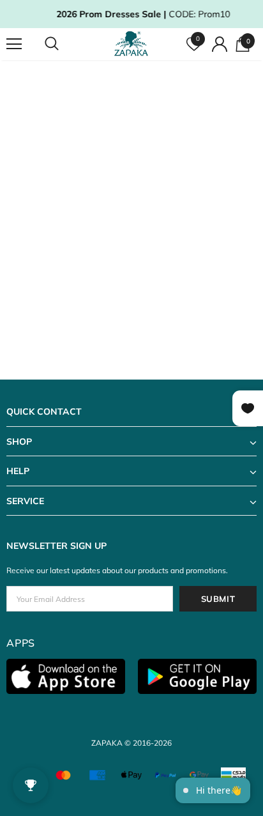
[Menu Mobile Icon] (14, 44)
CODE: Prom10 (136, 14)
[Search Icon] (64, 44)
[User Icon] (219, 44)
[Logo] (133, 44)
